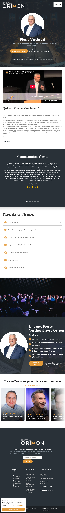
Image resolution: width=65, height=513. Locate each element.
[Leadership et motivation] (32, 271)
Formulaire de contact (44, 482)
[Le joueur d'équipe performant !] (32, 256)
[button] (58, 4)
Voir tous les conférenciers (32, 385)
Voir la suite (6, 141)
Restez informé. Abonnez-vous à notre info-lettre (32, 450)
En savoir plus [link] (19, 505)
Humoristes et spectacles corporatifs (30, 490)
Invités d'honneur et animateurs (30, 484)
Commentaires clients (31, 59)
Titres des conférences (46, 59)
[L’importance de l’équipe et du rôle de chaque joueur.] (32, 248)
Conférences (30, 474)
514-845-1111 (46, 486)
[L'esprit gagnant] (32, 263)
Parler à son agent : (43, 51)
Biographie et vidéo (18, 59)
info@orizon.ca (46, 490)
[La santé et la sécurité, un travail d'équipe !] (32, 241)
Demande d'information (44, 475)
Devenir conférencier (46, 478)
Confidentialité (46, 508)
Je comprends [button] (13, 509)
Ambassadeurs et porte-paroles (30, 478)
